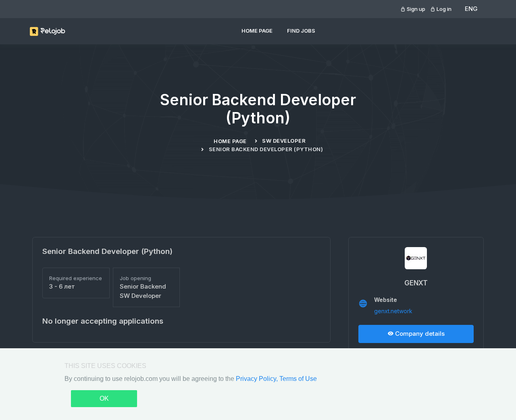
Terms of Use (298, 378)
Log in (443, 9)
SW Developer (284, 140)
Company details (419, 333)
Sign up (415, 9)
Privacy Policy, (257, 378)
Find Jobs (301, 30)
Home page (257, 30)
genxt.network (393, 311)
